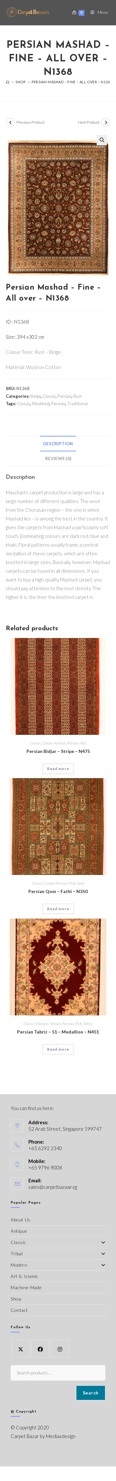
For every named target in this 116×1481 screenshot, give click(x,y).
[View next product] (105, 122)
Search (91, 1392)
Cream (48, 743)
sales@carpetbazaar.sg (52, 1187)
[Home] (8, 82)
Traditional (77, 403)
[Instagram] (60, 1349)
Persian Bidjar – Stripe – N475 (58, 751)
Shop (16, 1298)
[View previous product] (10, 122)
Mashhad (40, 403)
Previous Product (30, 122)
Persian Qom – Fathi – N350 (58, 891)
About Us (21, 1219)
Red (83, 743)
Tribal (17, 1253)
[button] (102, 140)
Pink (72, 883)
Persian (65, 396)
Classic (49, 396)
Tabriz (87, 1023)
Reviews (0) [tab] (58, 458)
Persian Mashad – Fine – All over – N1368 (72, 82)
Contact (19, 1310)
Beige (36, 396)
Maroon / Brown (48, 1023)
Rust (77, 396)
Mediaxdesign (60, 1436)
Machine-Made (26, 1287)
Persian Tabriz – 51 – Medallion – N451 (58, 1031)
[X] (20, 1349)
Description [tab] (58, 443)
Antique (19, 1231)
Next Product (89, 122)
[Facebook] (40, 1349)
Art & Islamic (24, 1276)
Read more (58, 768)
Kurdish (60, 743)
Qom (80, 883)
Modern (19, 1265)
